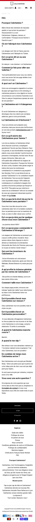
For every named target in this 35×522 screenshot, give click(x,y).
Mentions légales (17, 450)
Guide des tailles (17, 433)
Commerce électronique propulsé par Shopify (21, 511)
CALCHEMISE (17, 508)
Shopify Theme (25, 508)
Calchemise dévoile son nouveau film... (17, 488)
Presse (17, 440)
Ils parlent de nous (17, 438)
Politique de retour (17, 435)
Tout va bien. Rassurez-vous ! (17, 498)
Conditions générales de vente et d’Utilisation (17, 445)
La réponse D (17, 495)
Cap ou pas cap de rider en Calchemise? (17, 485)
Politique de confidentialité (17, 448)
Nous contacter (17, 443)
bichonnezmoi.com (23, 130)
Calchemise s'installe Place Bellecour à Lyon (17, 490)
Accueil (4, 13)
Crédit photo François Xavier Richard (17, 453)
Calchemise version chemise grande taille (17, 493)
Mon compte (9, 8)
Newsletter (17, 405)
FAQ (17, 455)
